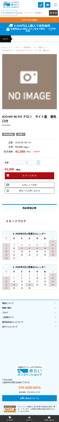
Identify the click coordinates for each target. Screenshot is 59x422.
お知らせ (5, 39)
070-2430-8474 (29, 387)
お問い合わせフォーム (47, 5)
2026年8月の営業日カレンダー (31, 234)
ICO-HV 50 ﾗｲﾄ (7, 50)
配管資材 (27, 47)
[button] (38, 161)
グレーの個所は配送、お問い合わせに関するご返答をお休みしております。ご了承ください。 (29, 234)
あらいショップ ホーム (11, 47)
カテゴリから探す (39, 20)
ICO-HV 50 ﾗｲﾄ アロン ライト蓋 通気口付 (32, 50)
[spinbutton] (20, 162)
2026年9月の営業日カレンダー (31, 267)
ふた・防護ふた (39, 47)
